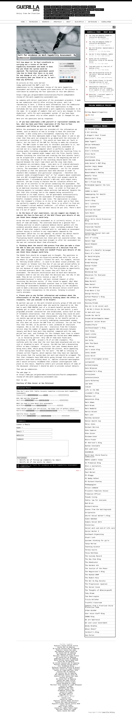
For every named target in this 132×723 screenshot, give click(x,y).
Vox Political (73, 68)
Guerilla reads (100, 126)
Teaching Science (92, 547)
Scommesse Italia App (66, 690)
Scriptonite (90, 513)
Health (47, 7)
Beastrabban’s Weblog (94, 173)
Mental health (50, 9)
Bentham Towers (91, 179)
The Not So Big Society (95, 581)
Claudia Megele (91, 230)
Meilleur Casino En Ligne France (66, 656)
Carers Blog (90, 201)
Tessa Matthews (91, 553)
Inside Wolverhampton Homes (97, 319)
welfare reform (67, 71)
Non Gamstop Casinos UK (66, 654)
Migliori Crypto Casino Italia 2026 (66, 703)
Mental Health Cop (93, 421)
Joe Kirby (89, 340)
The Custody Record (93, 556)
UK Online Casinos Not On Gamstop (66, 648)
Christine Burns (92, 224)
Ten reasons (33, 22)
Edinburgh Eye (91, 272)
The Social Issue (92, 587)
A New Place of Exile (73, 410)
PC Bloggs (89, 475)
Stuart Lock (90, 537)
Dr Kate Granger (92, 260)
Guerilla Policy (65, 415)
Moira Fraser (90, 440)
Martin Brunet (91, 412)
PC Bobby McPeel (92, 478)
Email (20, 431)
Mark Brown (89, 405)
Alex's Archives (92, 151)
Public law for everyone (95, 500)
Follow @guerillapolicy (96, 112)
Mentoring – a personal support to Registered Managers (101, 95)
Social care (56, 7)
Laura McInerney (92, 381)
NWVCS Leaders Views (94, 460)
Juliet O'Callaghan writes (96, 359)
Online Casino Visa (66, 689)
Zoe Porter (89, 635)
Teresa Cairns (91, 550)
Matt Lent (89, 415)
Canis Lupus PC (91, 197)
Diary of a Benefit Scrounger (98, 250)
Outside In (89, 469)
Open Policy (58, 22)
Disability (99, 9)
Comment (20, 439)
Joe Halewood (90, 337)
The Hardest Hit (29, 400)
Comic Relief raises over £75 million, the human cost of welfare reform (45, 409)
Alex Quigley (90, 148)
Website (20, 435)
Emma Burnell (90, 281)
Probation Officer (93, 494)
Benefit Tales (91, 176)
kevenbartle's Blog (93, 371)
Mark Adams (89, 402)
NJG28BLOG (89, 452)
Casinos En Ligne (66, 677)
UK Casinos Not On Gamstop (66, 673)
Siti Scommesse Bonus (66, 666)
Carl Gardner (90, 207)
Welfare (91, 7)
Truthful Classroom (93, 603)
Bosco (87, 188)
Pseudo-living (91, 497)
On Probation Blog (93, 463)
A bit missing (91, 132)
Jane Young (89, 331)
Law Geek (89, 384)
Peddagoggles (90, 485)
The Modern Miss (92, 578)
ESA (74, 70)
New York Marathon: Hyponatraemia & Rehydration (101, 49)
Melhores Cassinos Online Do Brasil (66, 667)
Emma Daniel (90, 284)
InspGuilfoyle (91, 325)
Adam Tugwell (90, 142)
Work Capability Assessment (66, 72)
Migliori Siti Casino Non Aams (66, 676)
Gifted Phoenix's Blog (95, 297)
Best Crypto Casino (66, 706)
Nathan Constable (92, 446)
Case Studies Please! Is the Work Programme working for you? (100, 81)
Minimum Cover (91, 437)
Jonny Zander (90, 353)
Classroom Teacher (93, 227)
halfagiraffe (90, 300)
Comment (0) (66, 81)
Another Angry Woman (94, 166)
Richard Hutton (30, 410)
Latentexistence (92, 378)
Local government (65, 9)
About (68, 22)
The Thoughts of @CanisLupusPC (98, 590)
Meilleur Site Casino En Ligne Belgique (66, 685)
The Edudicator (91, 562)
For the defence (92, 287)
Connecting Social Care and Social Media (97, 234)
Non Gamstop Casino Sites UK (66, 651)
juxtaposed (89, 362)
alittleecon (90, 157)
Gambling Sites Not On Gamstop (66, 659)
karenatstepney (91, 365)
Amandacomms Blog (92, 160)
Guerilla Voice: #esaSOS (25, 414)
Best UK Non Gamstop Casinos (56, 18)
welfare (61, 71)
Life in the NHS (92, 390)
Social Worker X (92, 531)
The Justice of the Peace (96, 568)
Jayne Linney (90, 334)
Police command (91, 488)
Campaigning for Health (95, 194)
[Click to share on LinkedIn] (69, 77)
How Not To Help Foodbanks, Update (101, 54)
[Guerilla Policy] (27, 10)
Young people (80, 9)
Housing (90, 9)
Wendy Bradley (91, 626)
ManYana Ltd (90, 396)
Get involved (92, 22)
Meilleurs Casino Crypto (66, 682)
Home (23, 22)
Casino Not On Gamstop (84, 15)
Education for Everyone (95, 275)
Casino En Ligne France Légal (66, 708)
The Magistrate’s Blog (95, 572)
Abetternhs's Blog (93, 138)
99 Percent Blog (92, 129)
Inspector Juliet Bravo (95, 322)
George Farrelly (92, 294)
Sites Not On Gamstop (66, 661)
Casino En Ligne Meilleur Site (66, 670)
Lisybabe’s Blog (92, 393)
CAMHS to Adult (91, 191)
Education (66, 7)
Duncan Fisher (91, 266)
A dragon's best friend (95, 135)
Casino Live (66, 698)
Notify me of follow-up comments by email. (41, 460)
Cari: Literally (92, 204)
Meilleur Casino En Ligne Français (66, 669)
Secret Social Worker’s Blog (97, 516)
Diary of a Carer (92, 253)
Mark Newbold (90, 409)
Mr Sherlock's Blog (93, 443)
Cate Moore (89, 213)
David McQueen (91, 244)
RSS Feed (91, 115)
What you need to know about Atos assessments (34, 403)
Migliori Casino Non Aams (66, 650)
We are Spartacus (92, 620)
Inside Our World (92, 315)
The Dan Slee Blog (93, 559)
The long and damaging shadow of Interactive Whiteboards (100, 36)
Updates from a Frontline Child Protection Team (99, 606)
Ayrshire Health (92, 169)
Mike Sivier (70, 63)
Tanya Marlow (90, 544)
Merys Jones (90, 424)
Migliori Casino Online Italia (66, 646)
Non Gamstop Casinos (61, 12)
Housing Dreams (91, 303)
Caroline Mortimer (93, 210)
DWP (71, 70)
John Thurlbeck (91, 343)
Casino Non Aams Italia (66, 680)
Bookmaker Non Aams (66, 688)
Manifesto (45, 22)
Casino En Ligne (66, 686)
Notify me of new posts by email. (36, 462)
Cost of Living (91, 238)
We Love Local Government (96, 623)
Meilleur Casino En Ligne (66, 709)
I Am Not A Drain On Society (97, 309)
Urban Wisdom (90, 610)
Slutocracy (89, 525)
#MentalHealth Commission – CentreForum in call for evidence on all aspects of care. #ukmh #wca (101, 88)
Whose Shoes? (90, 629)
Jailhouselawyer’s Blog (95, 328)
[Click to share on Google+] (72, 77)
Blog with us (79, 22)
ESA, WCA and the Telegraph (27, 398)
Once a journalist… (93, 466)
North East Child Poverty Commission (96, 456)
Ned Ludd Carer (91, 449)
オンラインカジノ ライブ (66, 696)
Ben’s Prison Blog (93, 182)
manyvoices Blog (92, 399)
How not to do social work (96, 306)
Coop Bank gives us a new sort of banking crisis (100, 67)
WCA (77, 70)
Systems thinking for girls (97, 541)
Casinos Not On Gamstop (66, 672)
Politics (47, 12)
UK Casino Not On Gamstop (66, 653)
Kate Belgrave (91, 368)
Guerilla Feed (106, 22)
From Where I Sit (92, 291)
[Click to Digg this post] (75, 77)
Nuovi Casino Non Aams (66, 711)
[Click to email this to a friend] (66, 77)
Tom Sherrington (92, 596)
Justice (84, 7)
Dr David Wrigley (92, 256)
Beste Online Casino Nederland (66, 660)
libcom (88, 387)
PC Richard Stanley (93, 482)
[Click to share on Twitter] (60, 77)
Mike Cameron (90, 430)
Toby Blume (89, 593)
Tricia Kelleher (92, 600)
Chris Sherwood (31, 415)
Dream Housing (91, 263)
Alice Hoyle (90, 154)
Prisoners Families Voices (96, 491)
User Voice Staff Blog (95, 614)
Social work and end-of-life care (100, 528)
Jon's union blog (92, 350)
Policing (75, 7)
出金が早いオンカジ (66, 695)
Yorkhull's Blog (92, 632)
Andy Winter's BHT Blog (95, 163)
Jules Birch (90, 356)
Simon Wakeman (91, 519)
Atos (63, 70)
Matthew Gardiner (92, 418)
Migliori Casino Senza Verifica (66, 701)
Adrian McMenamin (92, 145)
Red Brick (89, 503)
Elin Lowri (89, 278)
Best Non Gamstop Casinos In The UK (59, 15)
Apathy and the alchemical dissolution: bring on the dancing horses (101, 60)
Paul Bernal (90, 472)
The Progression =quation (96, 584)
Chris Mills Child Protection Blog (98, 220)
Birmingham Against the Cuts (97, 185)
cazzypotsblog (91, 216)
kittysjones (28, 405)
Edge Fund (89, 269)
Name (19, 428)
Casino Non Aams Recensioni (66, 702)
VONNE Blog (89, 617)
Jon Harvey (89, 346)
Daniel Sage (90, 241)
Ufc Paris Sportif (66, 693)
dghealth (89, 247)
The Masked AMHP (33, 395)
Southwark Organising (94, 534)
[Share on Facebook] (63, 77)
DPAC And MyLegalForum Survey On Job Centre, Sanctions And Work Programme (100, 74)
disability (67, 70)
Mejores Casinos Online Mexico (66, 664)
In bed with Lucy (92, 312)
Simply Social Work (93, 522)
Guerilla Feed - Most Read (100, 32)
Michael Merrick (92, 427)
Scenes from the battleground (98, 509)
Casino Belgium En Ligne (66, 683)
